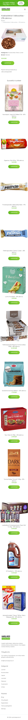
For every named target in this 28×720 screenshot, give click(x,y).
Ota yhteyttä (4, 700)
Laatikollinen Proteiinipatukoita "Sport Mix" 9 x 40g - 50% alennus (14, 526)
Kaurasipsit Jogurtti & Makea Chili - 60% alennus (14, 115)
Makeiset (3, 681)
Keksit (17, 52)
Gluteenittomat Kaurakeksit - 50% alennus (14, 390)
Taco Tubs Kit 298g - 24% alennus (14, 435)
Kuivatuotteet (11, 52)
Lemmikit (3, 678)
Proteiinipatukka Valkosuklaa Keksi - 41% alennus (14, 205)
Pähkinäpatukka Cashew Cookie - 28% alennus (14, 251)
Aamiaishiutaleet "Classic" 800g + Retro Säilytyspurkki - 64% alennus (14, 616)
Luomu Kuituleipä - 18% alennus (14, 296)
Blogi (2, 697)
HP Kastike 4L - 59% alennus (14, 571)
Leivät (21, 52)
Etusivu (3, 20)
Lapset (3, 675)
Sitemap (3, 708)
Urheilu (3, 687)
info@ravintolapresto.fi (7, 660)
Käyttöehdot (4, 703)
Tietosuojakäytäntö (6, 706)
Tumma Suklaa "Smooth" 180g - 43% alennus (14, 480)
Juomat (3, 669)
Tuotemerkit (4, 684)
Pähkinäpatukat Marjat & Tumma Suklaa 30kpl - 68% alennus (14, 345)
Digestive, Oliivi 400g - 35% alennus (14, 160)
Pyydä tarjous (21, 3)
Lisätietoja (7, 63)
